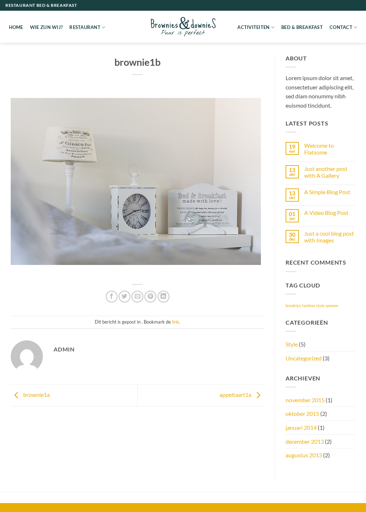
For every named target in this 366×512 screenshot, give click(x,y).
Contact (341, 27)
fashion (308, 305)
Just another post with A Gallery (325, 172)
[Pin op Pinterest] (150, 296)
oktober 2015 (302, 413)
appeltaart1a (235, 394)
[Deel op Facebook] (112, 296)
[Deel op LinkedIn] (163, 296)
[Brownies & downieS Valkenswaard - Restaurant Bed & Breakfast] (183, 26)
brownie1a (36, 394)
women (332, 305)
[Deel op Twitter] (124, 296)
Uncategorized (304, 358)
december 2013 (305, 441)
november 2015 (305, 400)
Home (16, 27)
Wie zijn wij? (46, 27)
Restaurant (84, 27)
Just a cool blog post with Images (329, 236)
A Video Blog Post (326, 212)
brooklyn (293, 305)
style (320, 305)
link (175, 322)
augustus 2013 (304, 455)
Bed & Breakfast (302, 27)
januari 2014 (301, 427)
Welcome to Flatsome (319, 149)
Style (292, 344)
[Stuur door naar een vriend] (137, 296)
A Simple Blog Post (327, 191)
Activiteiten (253, 27)
